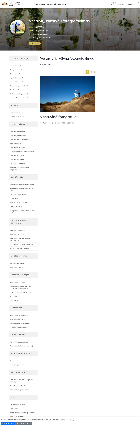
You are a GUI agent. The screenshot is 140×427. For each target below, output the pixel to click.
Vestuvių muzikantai (17, 132)
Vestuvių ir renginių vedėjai (20, 140)
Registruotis (132, 4)
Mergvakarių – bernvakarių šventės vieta (23, 212)
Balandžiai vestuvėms (18, 164)
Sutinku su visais (8, 423)
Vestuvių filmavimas (17, 234)
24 (95, 72)
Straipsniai (51, 4)
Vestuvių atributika (17, 156)
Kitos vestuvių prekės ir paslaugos (22, 413)
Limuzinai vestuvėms (17, 319)
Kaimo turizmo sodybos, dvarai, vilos (22, 190)
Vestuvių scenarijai (17, 160)
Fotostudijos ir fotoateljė (19, 248)
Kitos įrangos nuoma (18, 365)
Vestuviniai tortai (16, 267)
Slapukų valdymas (24, 423)
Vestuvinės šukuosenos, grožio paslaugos (21, 381)
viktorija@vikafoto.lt (39, 30)
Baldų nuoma (15, 361)
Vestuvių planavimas (18, 136)
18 (87, 72)
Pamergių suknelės (17, 74)
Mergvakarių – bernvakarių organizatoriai (20, 169)
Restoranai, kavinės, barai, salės (22, 185)
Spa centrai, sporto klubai (20, 390)
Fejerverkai (14, 300)
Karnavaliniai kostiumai (19, 98)
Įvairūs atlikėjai (15, 144)
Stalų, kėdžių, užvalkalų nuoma (21, 292)
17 (83, 72)
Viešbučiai (14, 199)
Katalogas (40, 4)
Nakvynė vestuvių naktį (18, 203)
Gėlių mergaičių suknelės (19, 94)
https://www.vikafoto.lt (41, 37)
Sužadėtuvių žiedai (17, 117)
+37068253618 (37, 27)
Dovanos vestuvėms (17, 405)
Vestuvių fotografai (17, 230)
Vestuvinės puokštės (17, 282)
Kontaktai (62, 4)
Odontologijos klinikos (18, 386)
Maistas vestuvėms (17, 263)
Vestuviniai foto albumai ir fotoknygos (20, 239)
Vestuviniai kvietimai (17, 148)
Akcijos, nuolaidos (17, 417)
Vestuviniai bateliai (17, 82)
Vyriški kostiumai (16, 78)
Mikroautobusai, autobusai (20, 323)
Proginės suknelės (16, 70)
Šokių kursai (14, 409)
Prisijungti (120, 4)
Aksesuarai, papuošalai (19, 86)
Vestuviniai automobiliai (19, 315)
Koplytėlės (14, 296)
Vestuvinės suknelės (17, 66)
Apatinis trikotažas (17, 90)
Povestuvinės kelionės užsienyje (21, 346)
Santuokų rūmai (16, 207)
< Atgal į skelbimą (47, 64)
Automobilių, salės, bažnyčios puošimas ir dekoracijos (21, 287)
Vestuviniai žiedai (16, 113)
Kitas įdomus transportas (19, 327)
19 (91, 72)
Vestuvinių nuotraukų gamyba (21, 244)
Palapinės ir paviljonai (18, 195)
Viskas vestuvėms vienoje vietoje (22, 152)
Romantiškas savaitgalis (19, 342)
